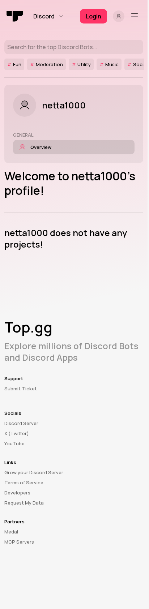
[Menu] (136, 16)
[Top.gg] (15, 16)
